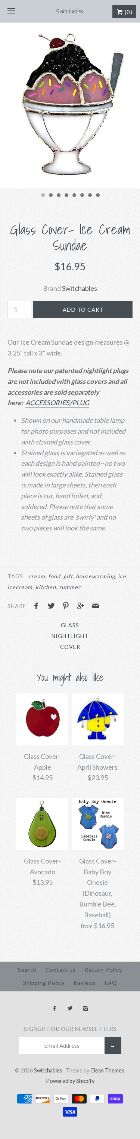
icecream (19, 587)
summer (70, 587)
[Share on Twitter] (53, 606)
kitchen (45, 587)
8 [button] (97, 196)
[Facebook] (54, 1008)
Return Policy (103, 970)
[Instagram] (85, 1008)
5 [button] (74, 196)
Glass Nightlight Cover (70, 636)
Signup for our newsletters (70, 1029)
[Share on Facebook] (38, 606)
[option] (70, 105)
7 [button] (89, 196)
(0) (128, 12)
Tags (15, 576)
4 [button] (66, 196)
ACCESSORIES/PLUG (57, 402)
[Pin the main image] (67, 606)
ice (122, 576)
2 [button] (50, 196)
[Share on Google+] (82, 606)
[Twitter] (70, 1008)
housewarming (95, 576)
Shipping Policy (44, 983)
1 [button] (42, 196)
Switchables (79, 288)
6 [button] (81, 196)
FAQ (111, 983)
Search (27, 970)
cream (36, 576)
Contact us (61, 970)
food (54, 576)
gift (68, 576)
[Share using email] (95, 606)
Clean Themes (107, 1070)
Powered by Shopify (70, 1081)
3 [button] (58, 196)
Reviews (85, 983)
